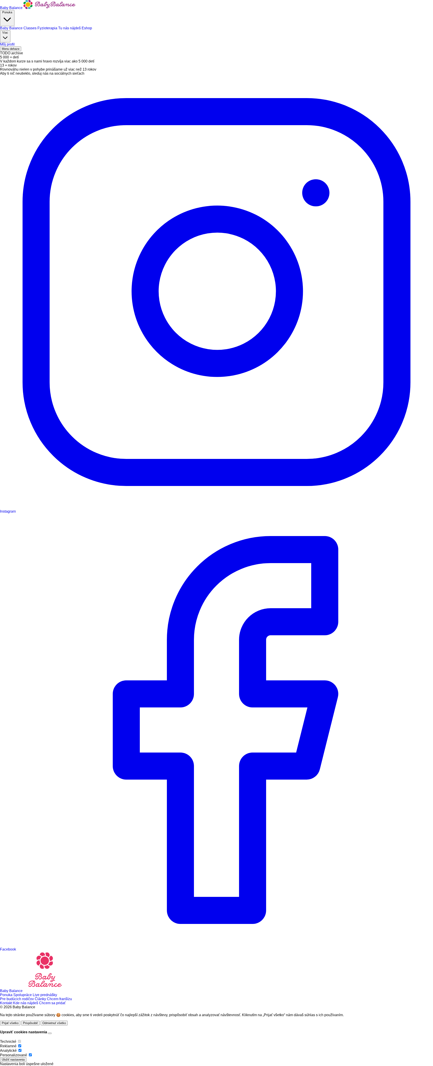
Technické (8, 1041)
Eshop (87, 28)
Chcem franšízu (59, 999)
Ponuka (7, 12)
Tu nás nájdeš (70, 28)
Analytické (8, 1050)
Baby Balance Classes (18, 28)
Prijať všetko (10, 1023)
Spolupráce (23, 995)
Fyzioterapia (47, 28)
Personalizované (13, 1055)
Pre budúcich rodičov (17, 999)
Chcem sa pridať (52, 1003)
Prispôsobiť (30, 1023)
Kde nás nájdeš (26, 1003)
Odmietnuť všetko (54, 1023)
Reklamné (8, 1046)
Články (41, 999)
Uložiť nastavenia (13, 1059)
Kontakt (6, 1003)
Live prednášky (45, 995)
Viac (5, 32)
